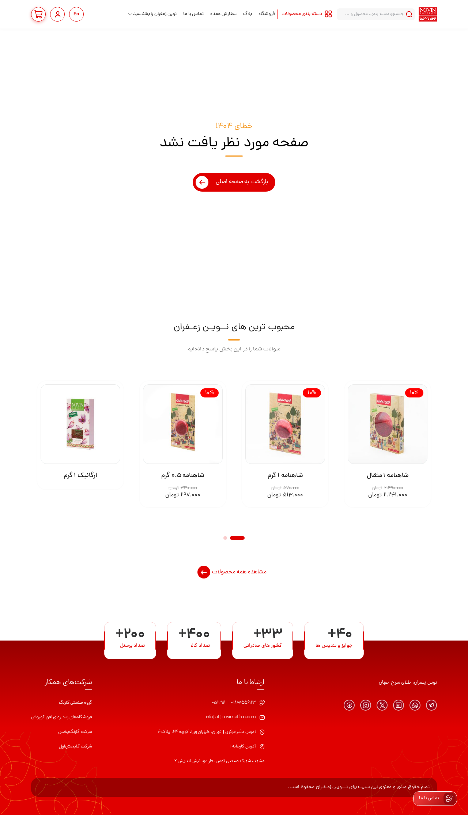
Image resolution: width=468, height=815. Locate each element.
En (76, 14)
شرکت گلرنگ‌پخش (75, 731)
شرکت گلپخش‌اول (75, 746)
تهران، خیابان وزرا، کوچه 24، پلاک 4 (190, 731)
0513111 (219, 702)
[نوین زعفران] (428, 14)
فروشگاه (266, 14)
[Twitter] (382, 705)
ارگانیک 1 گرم (80, 476)
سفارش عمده (223, 14)
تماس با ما (193, 14)
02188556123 (243, 702)
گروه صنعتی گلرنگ (75, 702)
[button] (237, 538)
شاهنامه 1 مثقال (388, 476)
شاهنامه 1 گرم (285, 476)
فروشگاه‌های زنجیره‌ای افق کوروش (61, 717)
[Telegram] (431, 705)
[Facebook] (349, 705)
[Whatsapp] (415, 705)
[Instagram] (365, 705)
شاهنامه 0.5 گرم (182, 476)
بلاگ (247, 14)
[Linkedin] (398, 705)
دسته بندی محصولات (302, 14)
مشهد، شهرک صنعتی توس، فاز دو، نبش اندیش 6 (219, 761)
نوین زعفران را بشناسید (155, 14)
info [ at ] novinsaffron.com (231, 717)
